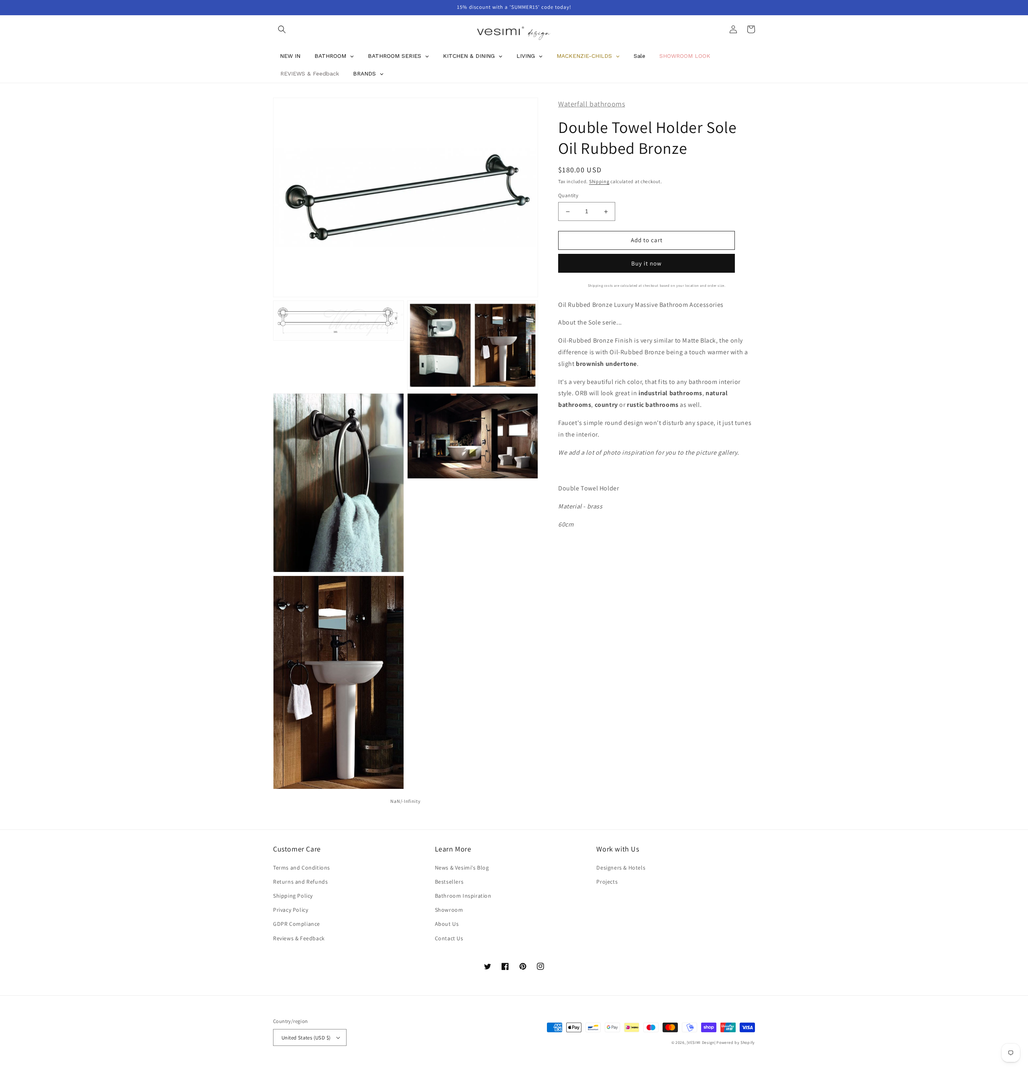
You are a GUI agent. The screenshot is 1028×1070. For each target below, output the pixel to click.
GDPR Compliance (296, 923)
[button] (282, 29)
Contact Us (449, 938)
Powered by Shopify (735, 1042)
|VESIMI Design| (701, 1042)
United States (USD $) (305, 1037)
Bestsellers (449, 881)
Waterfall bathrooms (591, 103)
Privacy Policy (290, 909)
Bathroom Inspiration (463, 895)
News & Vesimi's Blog (462, 867)
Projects (607, 881)
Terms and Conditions (301, 867)
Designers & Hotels (620, 867)
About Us (447, 923)
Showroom (449, 909)
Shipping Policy (293, 895)
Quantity (568, 195)
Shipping (599, 181)
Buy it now (646, 263)
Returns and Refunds (300, 881)
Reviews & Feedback (299, 938)
